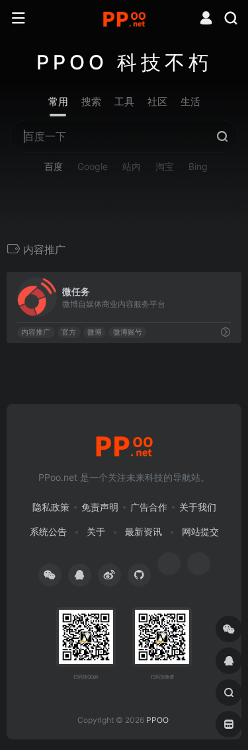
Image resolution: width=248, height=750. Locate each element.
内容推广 (35, 332)
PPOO (157, 720)
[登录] (206, 19)
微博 (94, 332)
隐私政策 (50, 507)
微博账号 (127, 332)
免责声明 (99, 507)
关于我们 (197, 507)
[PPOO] (124, 18)
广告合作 (148, 507)
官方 (69, 332)
